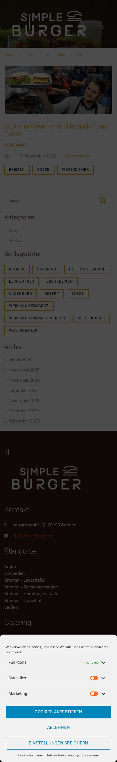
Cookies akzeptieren (58, 711)
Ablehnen (58, 727)
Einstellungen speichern (58, 743)
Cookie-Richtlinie (30, 755)
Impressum (90, 755)
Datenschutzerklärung (62, 755)
